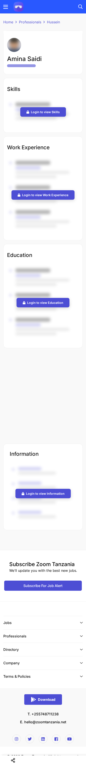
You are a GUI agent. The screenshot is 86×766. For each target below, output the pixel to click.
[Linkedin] (43, 739)
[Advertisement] (43, 396)
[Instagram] (16, 739)
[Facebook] (56, 739)
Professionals (30, 22)
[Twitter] (29, 739)
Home (8, 22)
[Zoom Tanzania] (18, 6)
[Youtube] (69, 739)
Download (46, 699)
